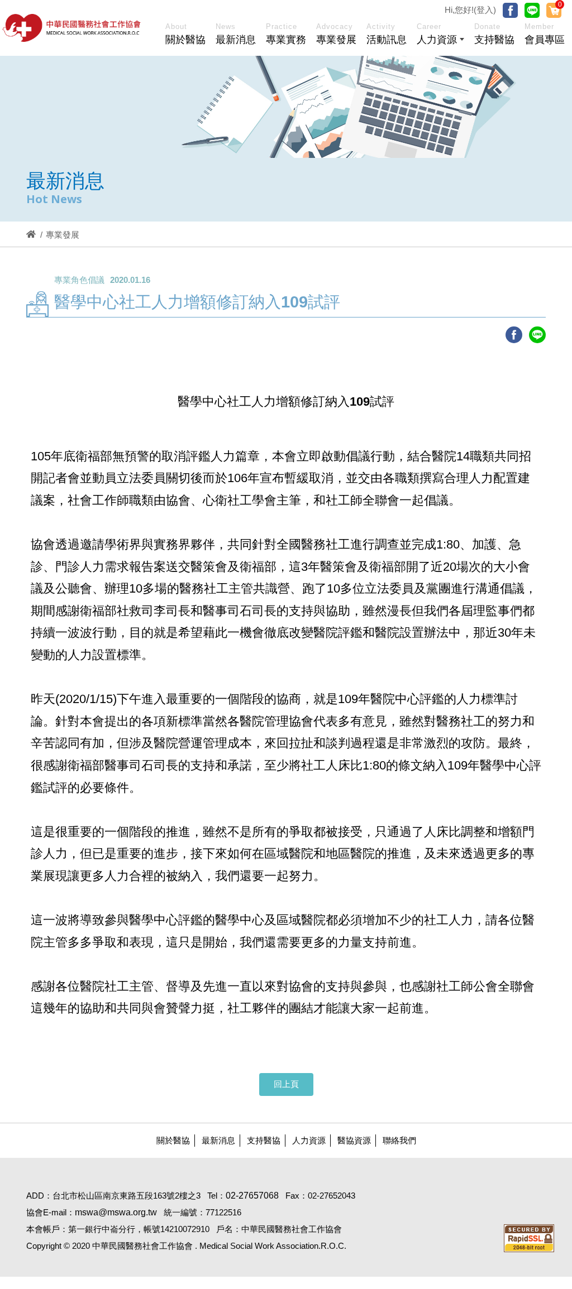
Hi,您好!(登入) (470, 10)
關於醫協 (173, 1140)
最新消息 (218, 1140)
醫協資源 (354, 1140)
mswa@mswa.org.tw (116, 1212)
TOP (531, 1017)
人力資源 (309, 1140)
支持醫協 (263, 1140)
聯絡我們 (399, 1140)
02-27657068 (252, 1195)
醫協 (72, 27)
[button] (440, 35)
